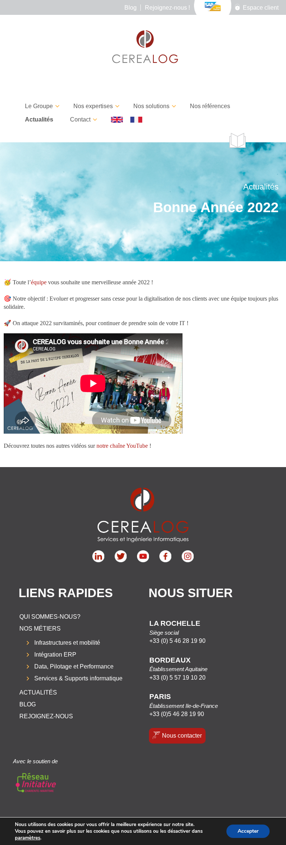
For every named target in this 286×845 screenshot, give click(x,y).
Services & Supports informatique (78, 678)
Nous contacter (182, 735)
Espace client (261, 7)
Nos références (210, 106)
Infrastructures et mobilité (67, 643)
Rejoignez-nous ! (167, 7)
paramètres (27, 838)
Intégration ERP (55, 654)
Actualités (39, 119)
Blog (130, 7)
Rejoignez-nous (46, 716)
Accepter (248, 831)
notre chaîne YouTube (122, 446)
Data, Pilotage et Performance (74, 666)
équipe (39, 282)
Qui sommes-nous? (49, 616)
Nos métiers (40, 628)
